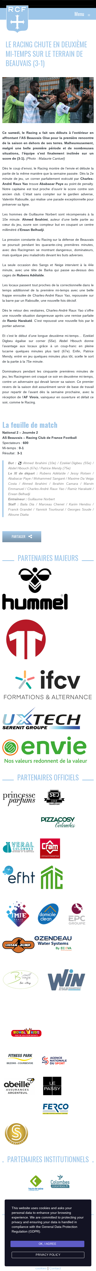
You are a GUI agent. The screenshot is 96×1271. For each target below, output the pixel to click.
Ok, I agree (47, 1243)
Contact (55, 1268)
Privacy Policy (48, 1254)
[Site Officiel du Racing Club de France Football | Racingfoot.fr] (4, 14)
